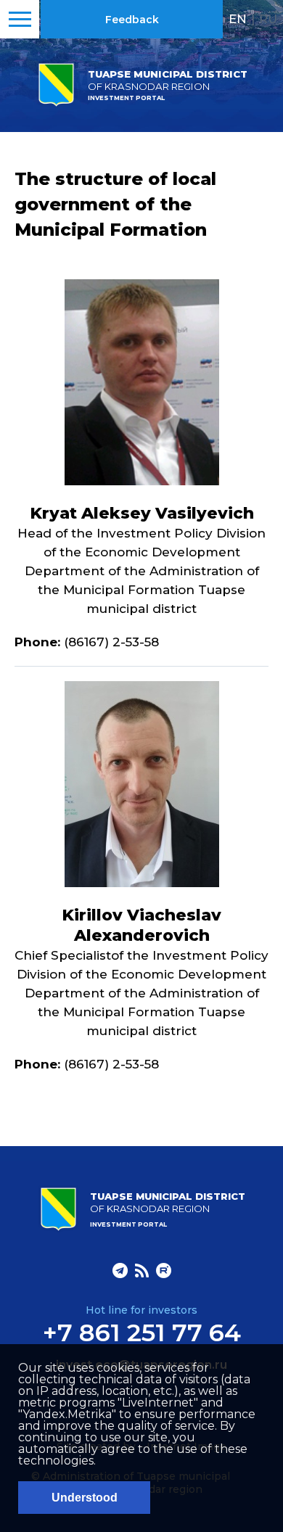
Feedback (132, 19)
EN (238, 19)
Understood (85, 1497)
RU (268, 19)
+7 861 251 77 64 (142, 1332)
